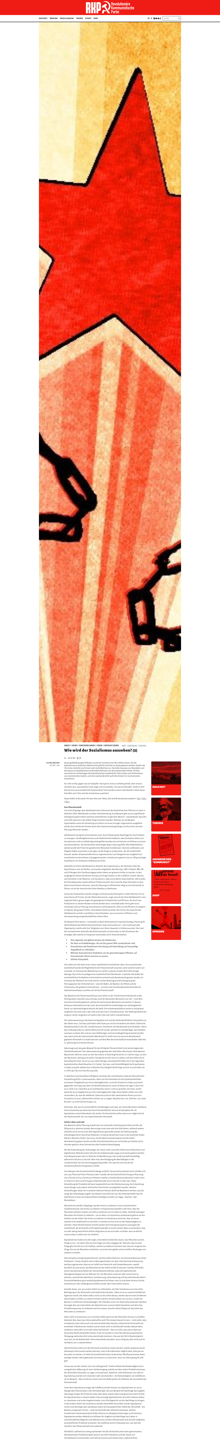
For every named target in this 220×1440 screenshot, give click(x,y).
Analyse (67, 745)
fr (149, 18)
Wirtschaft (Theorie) (111, 745)
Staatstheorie (84, 745)
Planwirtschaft (132, 746)
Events (88, 18)
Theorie (79, 18)
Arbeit (124, 746)
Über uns (54, 18)
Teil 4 (67, 802)
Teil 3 (144, 799)
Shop (96, 18)
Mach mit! (43, 18)
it (151, 18)
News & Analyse (67, 18)
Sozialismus (142, 746)
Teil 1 (139, 799)
